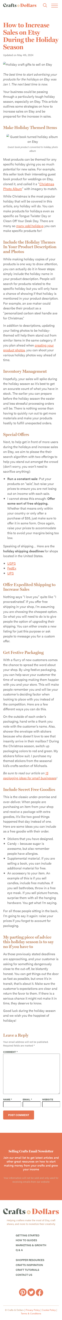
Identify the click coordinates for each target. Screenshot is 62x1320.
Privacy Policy (33, 1310)
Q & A (19, 1250)
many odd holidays (29, 225)
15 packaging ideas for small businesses (29, 775)
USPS (11, 563)
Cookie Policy (49, 1310)
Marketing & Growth (31, 1245)
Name (7, 1099)
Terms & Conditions (31, 1313)
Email (27, 1099)
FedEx (11, 568)
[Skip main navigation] (54, 5)
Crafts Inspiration (29, 1265)
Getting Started (28, 1235)
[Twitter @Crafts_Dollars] (31, 1294)
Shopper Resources (30, 1260)
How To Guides (26, 1240)
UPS (10, 573)
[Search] (45, 5)
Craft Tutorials (27, 1270)
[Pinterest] (23, 1294)
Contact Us (24, 1275)
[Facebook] (39, 1294)
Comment (10, 1051)
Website (47, 1099)
